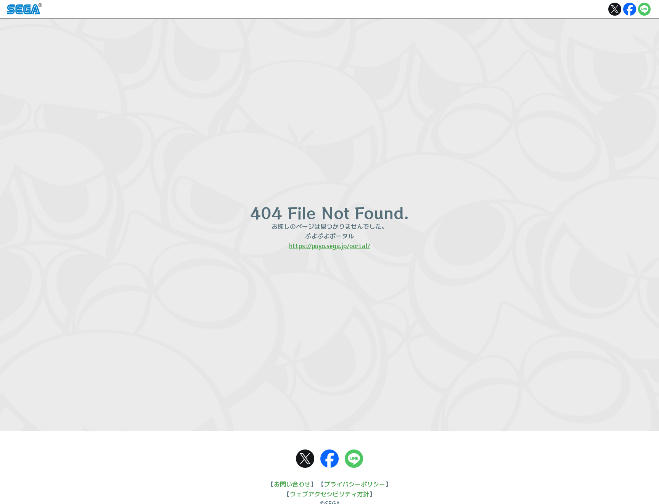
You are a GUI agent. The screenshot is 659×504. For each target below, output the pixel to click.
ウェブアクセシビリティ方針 (329, 494)
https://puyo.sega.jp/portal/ (329, 246)
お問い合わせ (292, 484)
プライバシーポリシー (354, 484)
